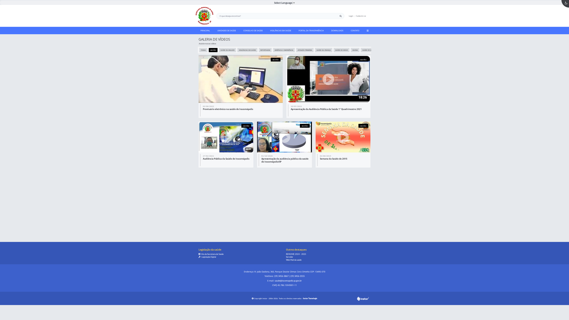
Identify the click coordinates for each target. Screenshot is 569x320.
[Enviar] (340, 16)
